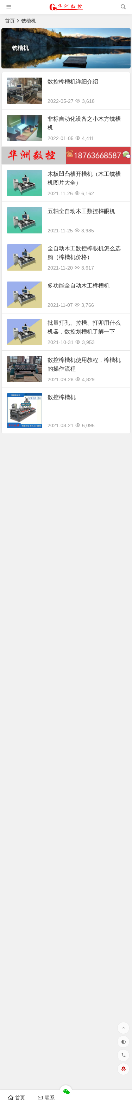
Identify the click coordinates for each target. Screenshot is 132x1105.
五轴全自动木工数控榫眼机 (81, 211)
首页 (10, 21)
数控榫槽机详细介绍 (73, 82)
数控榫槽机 (62, 397)
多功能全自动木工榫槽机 (78, 286)
